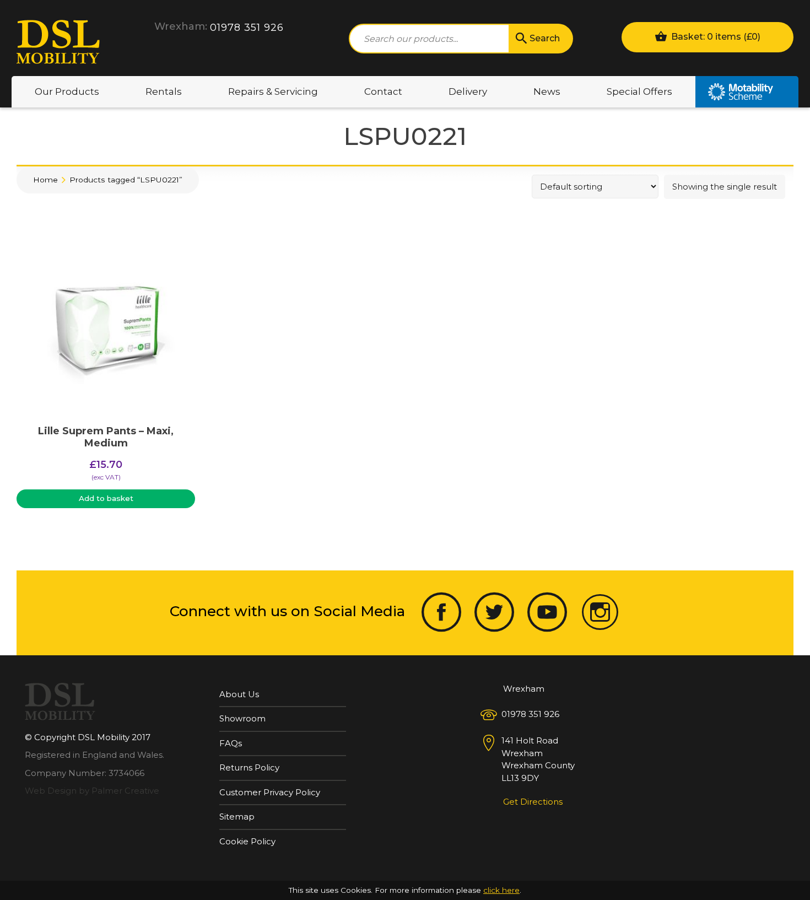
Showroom (242, 718)
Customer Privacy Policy (269, 792)
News (546, 91)
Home (45, 179)
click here (501, 890)
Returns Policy (249, 767)
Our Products (67, 91)
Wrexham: (180, 26)
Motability (746, 91)
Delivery (468, 91)
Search (545, 38)
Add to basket (106, 498)
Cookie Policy (247, 841)
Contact (383, 91)
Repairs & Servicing (273, 91)
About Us (239, 694)
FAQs (230, 743)
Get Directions (533, 801)
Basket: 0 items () (714, 36)
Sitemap (237, 816)
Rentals (163, 91)
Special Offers (639, 91)
